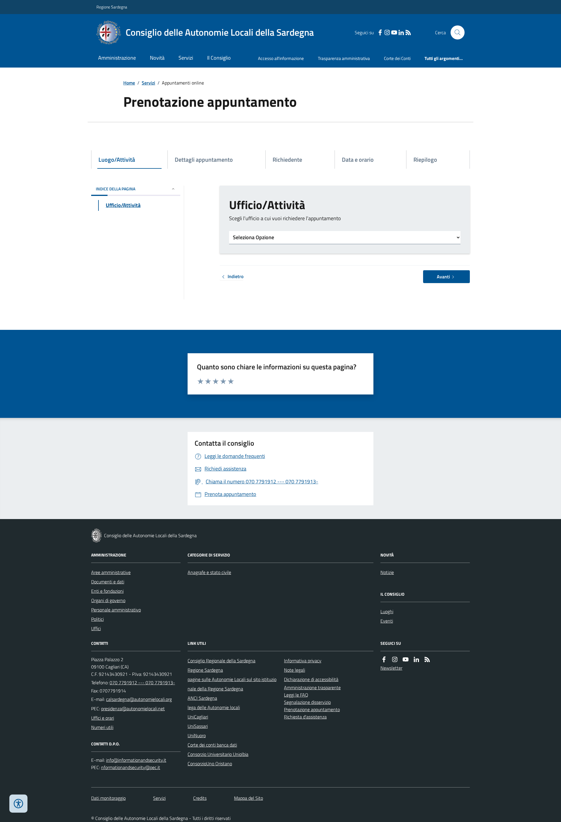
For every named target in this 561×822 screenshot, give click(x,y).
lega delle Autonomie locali (214, 707)
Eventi (386, 620)
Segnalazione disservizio (307, 702)
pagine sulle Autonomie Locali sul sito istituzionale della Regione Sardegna (232, 684)
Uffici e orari (102, 717)
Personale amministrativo (116, 609)
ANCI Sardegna (202, 698)
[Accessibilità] (18, 803)
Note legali (294, 669)
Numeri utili (102, 727)
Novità (157, 58)
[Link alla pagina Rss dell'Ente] (427, 659)
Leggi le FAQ (296, 694)
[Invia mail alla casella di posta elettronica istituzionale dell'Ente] (139, 699)
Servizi (186, 58)
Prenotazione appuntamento (312, 709)
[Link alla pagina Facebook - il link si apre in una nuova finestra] (380, 32)
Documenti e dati (107, 581)
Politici (97, 619)
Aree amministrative (111, 572)
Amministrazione (117, 58)
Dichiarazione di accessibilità (311, 679)
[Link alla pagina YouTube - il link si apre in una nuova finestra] (394, 32)
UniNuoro (197, 735)
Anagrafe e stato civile (209, 572)
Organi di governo (108, 600)
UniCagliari (198, 716)
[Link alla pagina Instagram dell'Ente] (394, 659)
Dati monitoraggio (108, 798)
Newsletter (391, 667)
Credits (200, 798)
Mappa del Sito (248, 798)
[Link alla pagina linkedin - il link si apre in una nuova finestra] (401, 32)
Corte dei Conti (397, 58)
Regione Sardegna (111, 7)
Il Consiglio (219, 58)
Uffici (96, 628)
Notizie (387, 572)
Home (129, 82)
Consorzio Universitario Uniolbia (218, 754)
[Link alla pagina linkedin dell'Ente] (416, 659)
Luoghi (386, 611)
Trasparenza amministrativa (344, 58)
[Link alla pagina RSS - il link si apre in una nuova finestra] (408, 32)
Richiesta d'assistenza (305, 716)
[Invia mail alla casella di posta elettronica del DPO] (136, 760)
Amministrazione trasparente (312, 687)
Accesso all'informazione (281, 58)
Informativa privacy (302, 660)
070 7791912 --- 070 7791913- (142, 682)
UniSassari (198, 726)
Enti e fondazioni (107, 590)
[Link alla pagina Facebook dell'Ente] (383, 659)
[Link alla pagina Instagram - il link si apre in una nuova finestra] (387, 32)
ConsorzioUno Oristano (210, 763)
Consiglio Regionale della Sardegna (221, 660)
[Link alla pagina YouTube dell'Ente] (405, 659)
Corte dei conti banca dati (212, 744)
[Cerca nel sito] (455, 32)
